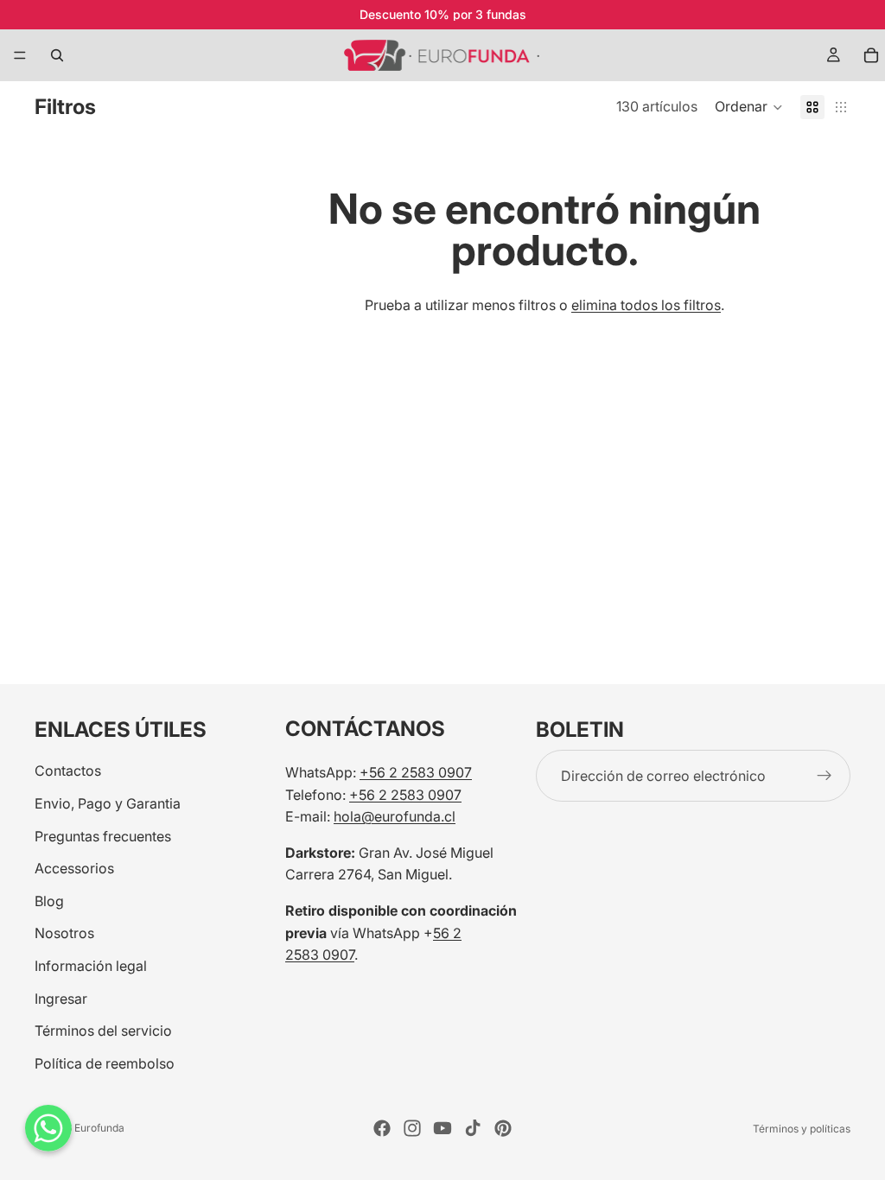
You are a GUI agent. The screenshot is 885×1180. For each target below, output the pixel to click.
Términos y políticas (801, 1128)
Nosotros (64, 933)
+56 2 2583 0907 (416, 772)
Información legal (91, 965)
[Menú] (20, 55)
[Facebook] (382, 1128)
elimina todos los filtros (646, 305)
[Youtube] (442, 1128)
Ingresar (61, 997)
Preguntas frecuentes (103, 835)
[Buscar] (57, 55)
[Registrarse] (824, 776)
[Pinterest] (503, 1128)
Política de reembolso (105, 1062)
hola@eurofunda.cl (394, 816)
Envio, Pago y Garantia (108, 803)
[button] (749, 107)
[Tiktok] (472, 1128)
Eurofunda (99, 1127)
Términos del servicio (103, 1030)
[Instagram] (412, 1128)
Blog (49, 900)
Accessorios (74, 868)
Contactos (68, 770)
